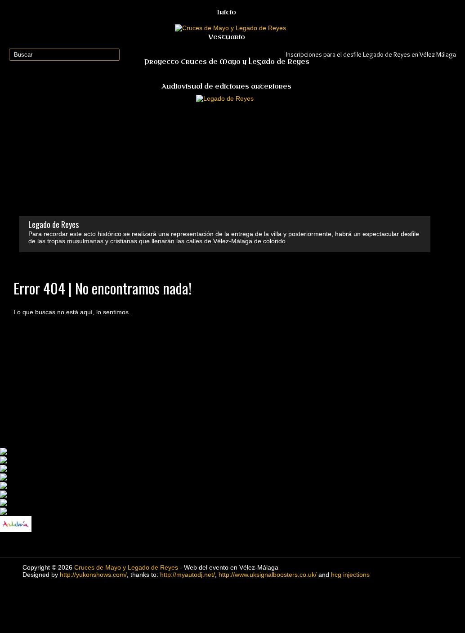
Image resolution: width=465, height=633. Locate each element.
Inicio (226, 12)
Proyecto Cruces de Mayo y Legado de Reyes (226, 62)
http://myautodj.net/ (187, 574)
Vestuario (226, 37)
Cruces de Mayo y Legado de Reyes (126, 567)
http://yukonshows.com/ (93, 574)
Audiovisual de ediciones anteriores (226, 86)
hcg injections (350, 574)
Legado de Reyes (53, 224)
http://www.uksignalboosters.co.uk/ (268, 574)
